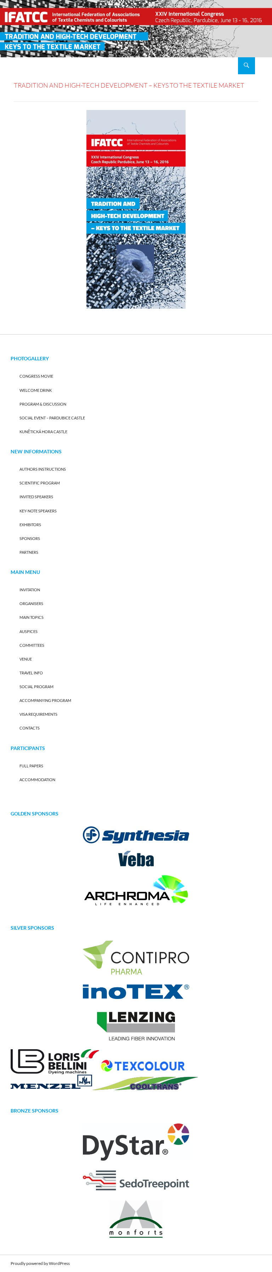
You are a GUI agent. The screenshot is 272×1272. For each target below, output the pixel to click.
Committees (31, 645)
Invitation (29, 589)
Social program (36, 686)
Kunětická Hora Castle (43, 431)
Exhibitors (30, 524)
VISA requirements (38, 714)
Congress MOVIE (36, 376)
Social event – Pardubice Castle (52, 418)
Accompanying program (45, 700)
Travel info (31, 672)
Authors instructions (42, 469)
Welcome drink (35, 390)
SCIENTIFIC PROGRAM (39, 483)
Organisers (31, 603)
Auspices (28, 631)
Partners (28, 552)
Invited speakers (36, 496)
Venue (25, 659)
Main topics (31, 617)
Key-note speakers (38, 511)
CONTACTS (29, 728)
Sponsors (29, 538)
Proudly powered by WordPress (40, 1263)
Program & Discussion (42, 404)
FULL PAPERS (31, 765)
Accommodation (37, 779)
